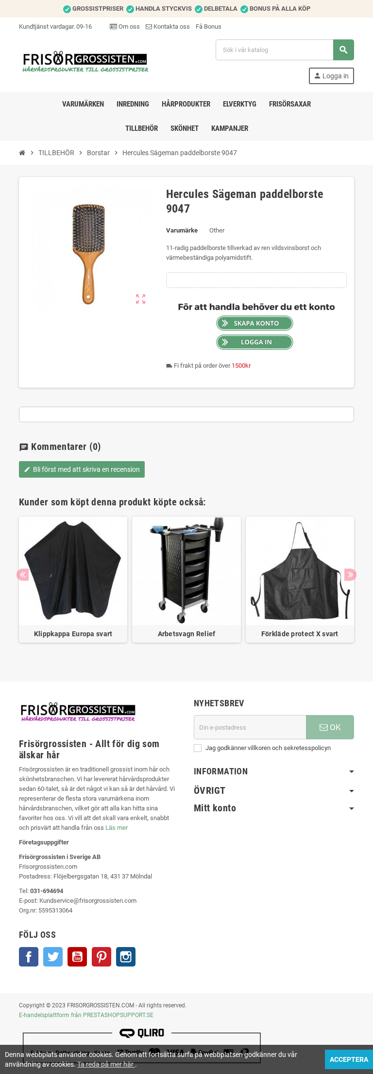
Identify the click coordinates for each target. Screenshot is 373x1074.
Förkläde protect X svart (300, 634)
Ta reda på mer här (106, 1064)
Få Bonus (208, 26)
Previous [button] (23, 575)
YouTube (77, 957)
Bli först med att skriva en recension (82, 469)
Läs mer (116, 827)
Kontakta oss (171, 26)
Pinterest (101, 957)
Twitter (53, 957)
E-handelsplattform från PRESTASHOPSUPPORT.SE (86, 1015)
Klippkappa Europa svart (73, 634)
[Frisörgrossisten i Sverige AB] (86, 61)
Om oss (128, 26)
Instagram (126, 957)
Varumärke (182, 230)
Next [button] (350, 575)
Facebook (28, 957)
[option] (73, 584)
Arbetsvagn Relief (187, 634)
